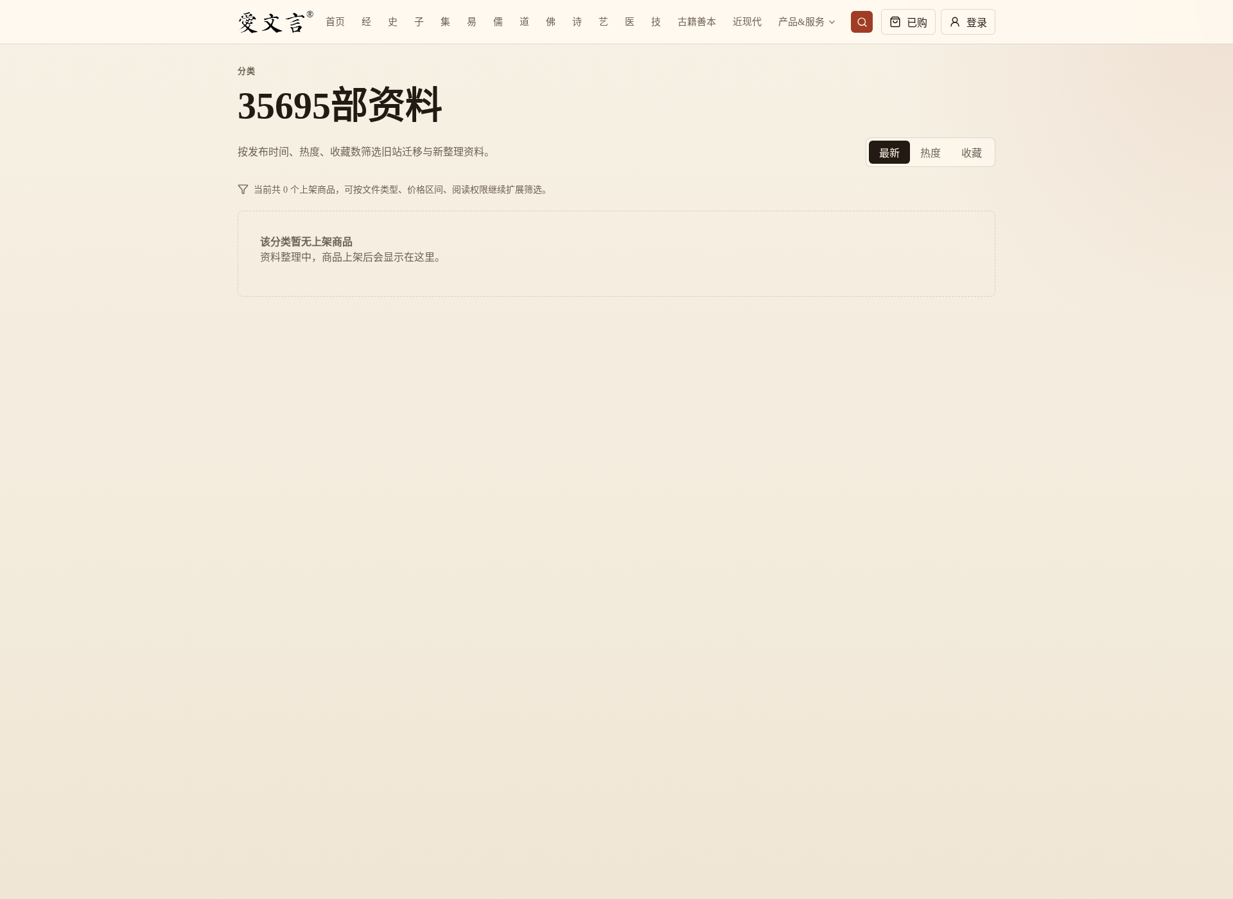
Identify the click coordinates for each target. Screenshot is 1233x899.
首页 (335, 22)
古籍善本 (697, 22)
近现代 (747, 22)
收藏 (971, 153)
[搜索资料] (862, 22)
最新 (889, 153)
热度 (930, 153)
